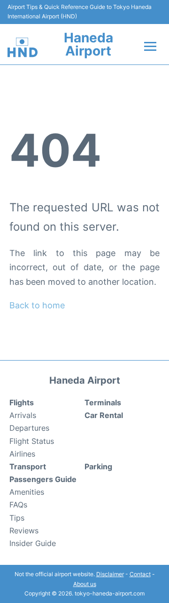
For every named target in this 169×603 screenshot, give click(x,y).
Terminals (102, 402)
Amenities (26, 492)
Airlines (22, 453)
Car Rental (103, 415)
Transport (27, 466)
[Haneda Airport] (23, 47)
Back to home (37, 305)
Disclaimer (110, 574)
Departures (29, 428)
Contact (140, 574)
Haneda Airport (88, 44)
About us (84, 583)
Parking (98, 466)
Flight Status (31, 441)
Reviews (23, 530)
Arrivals (22, 415)
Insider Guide (32, 543)
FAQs (18, 504)
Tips (16, 518)
